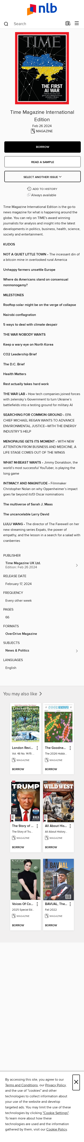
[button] (42, 147)
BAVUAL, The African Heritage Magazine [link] (56, 904)
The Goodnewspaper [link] (56, 748)
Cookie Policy (56, 1129)
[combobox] (33, 24)
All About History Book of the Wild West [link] (56, 826)
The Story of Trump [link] (23, 826)
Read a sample (42, 162)
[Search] (6, 23)
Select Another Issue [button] (41, 177)
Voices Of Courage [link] (23, 904)
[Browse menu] (77, 23)
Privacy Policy (55, 1085)
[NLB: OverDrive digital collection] (42, 9)
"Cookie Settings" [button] (55, 1113)
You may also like (20, 694)
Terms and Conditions (21, 1085)
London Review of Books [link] (23, 748)
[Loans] (68, 24)
